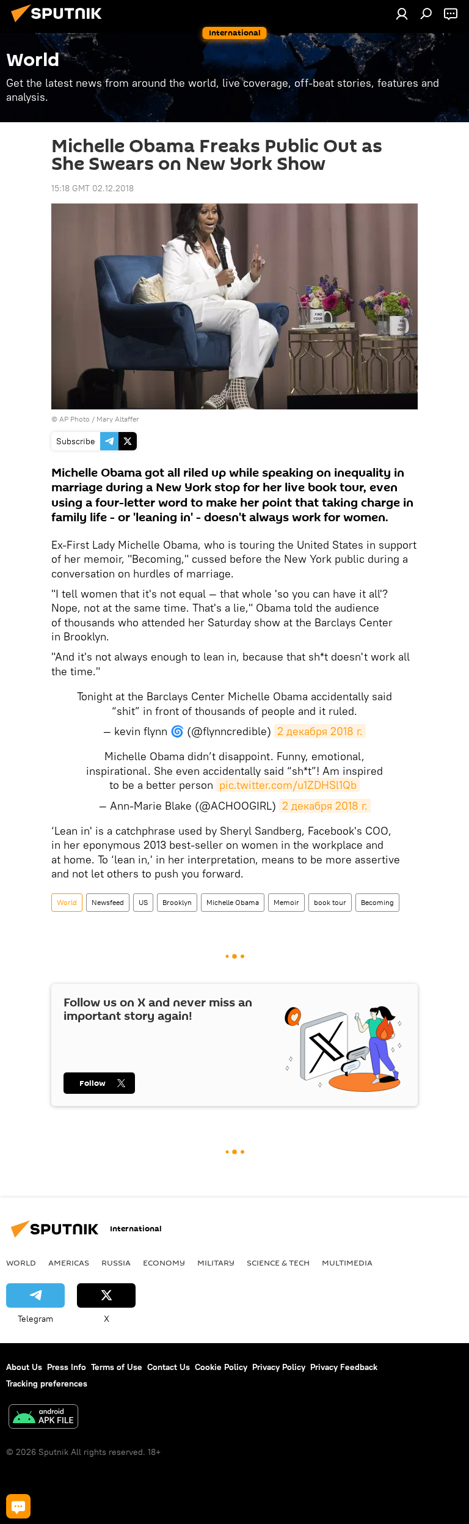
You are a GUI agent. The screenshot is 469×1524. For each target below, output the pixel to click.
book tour (330, 902)
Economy (164, 1262)
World (67, 902)
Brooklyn (177, 902)
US (143, 902)
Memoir (286, 902)
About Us (24, 1366)
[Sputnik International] (60, 23)
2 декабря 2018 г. (320, 731)
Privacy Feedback (343, 1366)
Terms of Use (116, 1366)
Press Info (66, 1366)
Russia (116, 1262)
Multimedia (347, 1262)
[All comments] (18, 1506)
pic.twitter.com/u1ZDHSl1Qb (288, 785)
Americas (68, 1262)
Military (215, 1262)
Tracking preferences (46, 1383)
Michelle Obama (232, 902)
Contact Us (168, 1366)
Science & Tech (278, 1262)
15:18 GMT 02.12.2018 (92, 188)
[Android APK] (43, 1418)
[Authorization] (402, 13)
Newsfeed (108, 902)
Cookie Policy (221, 1366)
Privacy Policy (278, 1366)
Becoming (377, 902)
